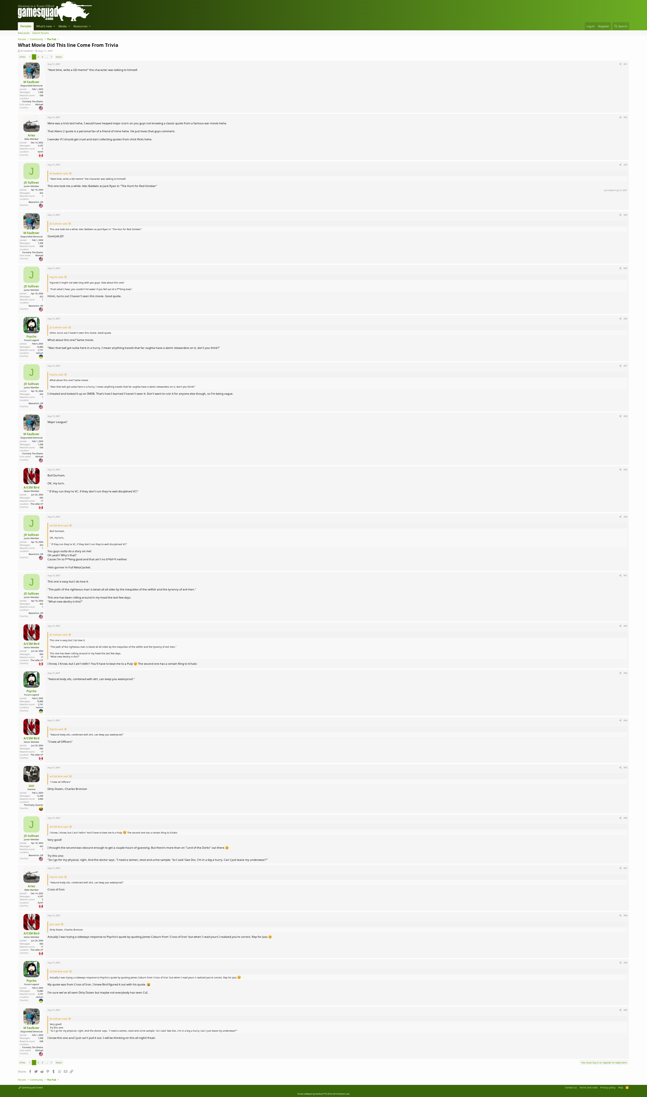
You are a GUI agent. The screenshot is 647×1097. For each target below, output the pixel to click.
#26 (625, 318)
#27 (625, 365)
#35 (625, 767)
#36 (625, 817)
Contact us (571, 1087)
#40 (625, 1009)
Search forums (40, 33)
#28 (625, 416)
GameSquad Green (32, 1087)
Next (58, 56)
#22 (625, 117)
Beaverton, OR (36, 201)
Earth (40, 151)
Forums (25, 26)
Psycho (31, 336)
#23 (625, 164)
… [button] (47, 56)
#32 (625, 625)
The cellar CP (36, 503)
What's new (44, 26)
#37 (625, 868)
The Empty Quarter (33, 804)
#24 (625, 214)
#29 (625, 469)
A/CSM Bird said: (59, 525)
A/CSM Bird (31, 487)
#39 (625, 962)
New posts (24, 33)
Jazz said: (55, 924)
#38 (625, 915)
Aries (31, 135)
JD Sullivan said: (59, 223)
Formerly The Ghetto (32, 101)
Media (62, 26)
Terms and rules (588, 1087)
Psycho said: (57, 277)
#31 (625, 575)
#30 (625, 516)
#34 (625, 720)
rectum (39, 352)
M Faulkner (27, 50)
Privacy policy (607, 1087)
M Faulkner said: (59, 173)
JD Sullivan (31, 182)
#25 (625, 268)
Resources (80, 26)
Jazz (31, 786)
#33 (625, 673)
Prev (23, 56)
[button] (54, 26)
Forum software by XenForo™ (323, 1093)
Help (620, 1087)
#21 (625, 64)
